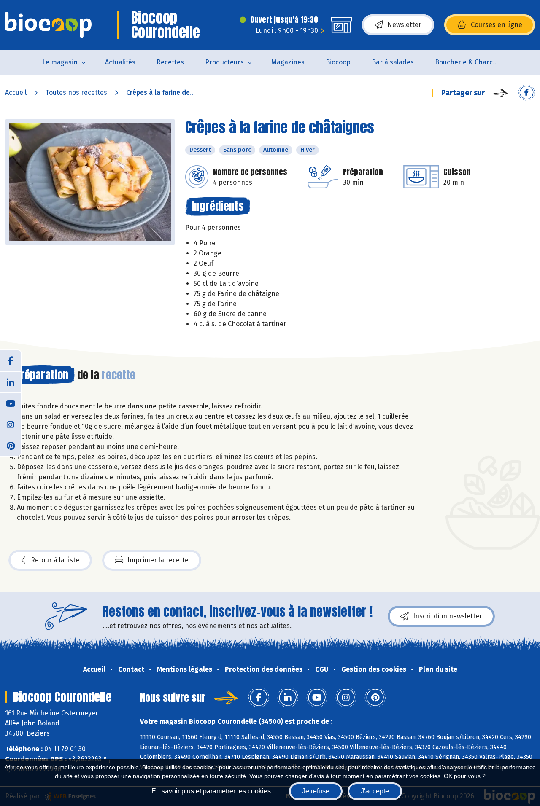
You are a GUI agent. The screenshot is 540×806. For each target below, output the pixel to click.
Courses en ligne (496, 25)
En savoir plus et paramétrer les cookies (211, 791)
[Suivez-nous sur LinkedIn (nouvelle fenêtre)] (10, 381)
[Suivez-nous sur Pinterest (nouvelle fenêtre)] (10, 445)
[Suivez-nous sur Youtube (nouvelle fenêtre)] (10, 403)
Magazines (288, 62)
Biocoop (338, 62)
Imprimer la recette (158, 560)
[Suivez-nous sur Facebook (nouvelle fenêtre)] (10, 360)
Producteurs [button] (224, 62)
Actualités (120, 62)
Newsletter (404, 25)
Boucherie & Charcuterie (472, 62)
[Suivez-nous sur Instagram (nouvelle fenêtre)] (10, 424)
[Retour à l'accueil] (48, 25)
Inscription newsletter (447, 616)
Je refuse (315, 791)
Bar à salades (393, 62)
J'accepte (375, 791)
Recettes (170, 62)
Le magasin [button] (60, 62)
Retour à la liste (55, 560)
